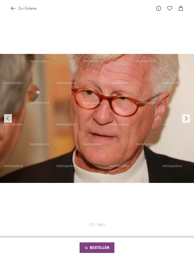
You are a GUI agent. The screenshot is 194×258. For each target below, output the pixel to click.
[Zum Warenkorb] (181, 8)
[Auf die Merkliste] (170, 8)
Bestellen (99, 248)
